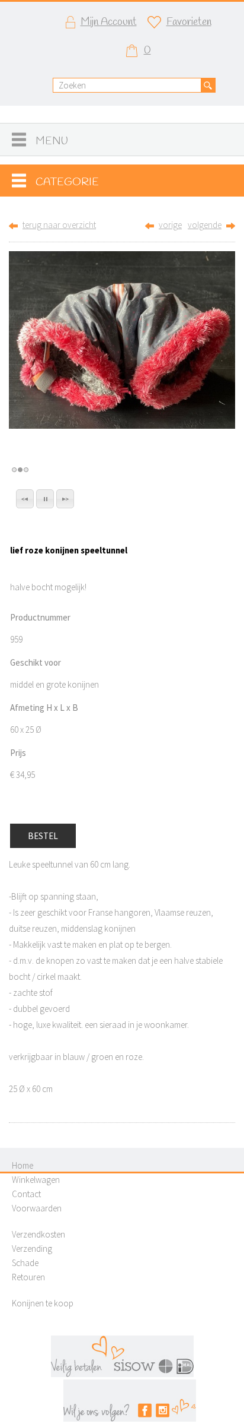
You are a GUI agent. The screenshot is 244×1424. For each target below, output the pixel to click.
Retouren (28, 1277)
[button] (25, 498)
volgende (204, 224)
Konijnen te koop (42, 1303)
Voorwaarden (37, 1208)
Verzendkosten (38, 1234)
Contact (26, 1194)
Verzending (32, 1248)
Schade (25, 1262)
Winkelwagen (36, 1179)
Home (22, 1165)
